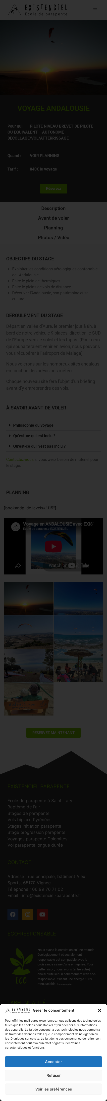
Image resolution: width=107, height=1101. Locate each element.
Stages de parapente (28, 813)
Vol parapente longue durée (35, 845)
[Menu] (95, 9)
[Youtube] (42, 914)
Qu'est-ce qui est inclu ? (34, 435)
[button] (99, 1010)
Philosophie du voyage (33, 425)
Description (53, 208)
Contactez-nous (20, 459)
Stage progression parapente (36, 832)
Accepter (53, 1061)
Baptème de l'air (23, 806)
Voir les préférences (53, 1089)
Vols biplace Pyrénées (29, 819)
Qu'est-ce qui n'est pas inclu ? (39, 446)
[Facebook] (12, 914)
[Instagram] (27, 914)
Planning (53, 228)
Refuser (54, 1075)
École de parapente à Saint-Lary (39, 800)
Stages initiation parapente (34, 826)
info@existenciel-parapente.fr (51, 895)
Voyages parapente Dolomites (37, 838)
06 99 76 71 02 (47, 889)
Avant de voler (53, 218)
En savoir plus (64, 984)
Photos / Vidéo (53, 237)
